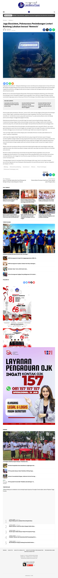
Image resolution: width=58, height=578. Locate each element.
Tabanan (11, 535)
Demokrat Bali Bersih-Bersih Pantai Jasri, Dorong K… (16, 254)
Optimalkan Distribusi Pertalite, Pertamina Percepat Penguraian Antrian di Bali (11, 104)
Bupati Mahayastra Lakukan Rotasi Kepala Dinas (20, 520)
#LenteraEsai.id (26, 166)
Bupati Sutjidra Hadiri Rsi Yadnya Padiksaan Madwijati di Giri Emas (46, 200)
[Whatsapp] (10, 83)
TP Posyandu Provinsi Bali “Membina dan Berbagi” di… (21, 481)
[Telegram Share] (50, 29)
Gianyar (10, 519)
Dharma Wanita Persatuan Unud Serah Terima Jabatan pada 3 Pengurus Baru (43, 180)
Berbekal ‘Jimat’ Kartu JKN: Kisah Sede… (18, 269)
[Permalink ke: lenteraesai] (4, 29)
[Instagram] (29, 282)
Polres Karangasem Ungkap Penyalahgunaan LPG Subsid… (22, 274)
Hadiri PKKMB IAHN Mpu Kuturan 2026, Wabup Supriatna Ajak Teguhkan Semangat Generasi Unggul (28, 216)
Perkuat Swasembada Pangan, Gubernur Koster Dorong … (22, 476)
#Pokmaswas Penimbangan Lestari (11, 169)
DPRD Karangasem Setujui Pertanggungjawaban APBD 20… (22, 258)
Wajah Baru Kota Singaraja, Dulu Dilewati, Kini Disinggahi (10, 200)
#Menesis (33, 166)
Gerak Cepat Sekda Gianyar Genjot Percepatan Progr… (22, 531)
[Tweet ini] (47, 29)
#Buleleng (6, 166)
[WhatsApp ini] (53, 29)
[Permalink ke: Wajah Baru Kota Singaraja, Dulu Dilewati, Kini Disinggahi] (11, 194)
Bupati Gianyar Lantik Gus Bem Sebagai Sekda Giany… (22, 526)
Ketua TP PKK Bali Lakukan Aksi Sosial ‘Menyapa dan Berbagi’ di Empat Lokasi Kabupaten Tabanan (14, 180)
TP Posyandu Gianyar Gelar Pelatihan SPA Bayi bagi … (21, 471)
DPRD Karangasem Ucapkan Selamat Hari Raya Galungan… (22, 263)
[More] (12, 83)
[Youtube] (34, 282)
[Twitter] (7, 83)
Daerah (14, 519)
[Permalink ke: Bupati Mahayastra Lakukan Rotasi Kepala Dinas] (29, 503)
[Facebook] (4, 83)
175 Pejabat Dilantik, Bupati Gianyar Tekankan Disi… (16, 461)
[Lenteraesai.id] (29, 11)
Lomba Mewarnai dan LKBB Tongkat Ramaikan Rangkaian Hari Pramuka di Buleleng (47, 216)
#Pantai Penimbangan (41, 166)
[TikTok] (31, 282)
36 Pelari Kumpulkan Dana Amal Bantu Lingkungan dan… (21, 465)
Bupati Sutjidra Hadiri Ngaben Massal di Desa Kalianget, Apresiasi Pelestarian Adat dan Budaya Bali (11, 216)
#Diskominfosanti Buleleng (15, 166)
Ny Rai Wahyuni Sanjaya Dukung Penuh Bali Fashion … (22, 542)
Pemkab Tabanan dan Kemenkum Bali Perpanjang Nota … (23, 537)
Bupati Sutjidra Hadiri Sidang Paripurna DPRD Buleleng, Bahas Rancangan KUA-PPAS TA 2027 (28, 201)
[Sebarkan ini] (44, 29)
